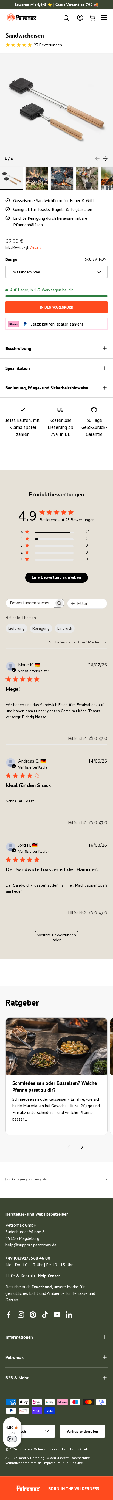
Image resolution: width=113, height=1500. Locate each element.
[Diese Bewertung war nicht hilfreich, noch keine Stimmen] (101, 739)
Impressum (51, 1463)
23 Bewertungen (48, 44)
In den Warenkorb (56, 307)
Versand (36, 247)
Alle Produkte (73, 1463)
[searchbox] (30, 603)
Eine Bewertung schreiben (56, 577)
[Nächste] (80, 1147)
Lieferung (16, 628)
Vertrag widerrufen (82, 1431)
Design (11, 259)
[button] (92, 18)
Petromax (25, 1449)
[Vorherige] (69, 1147)
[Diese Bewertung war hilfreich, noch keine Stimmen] (91, 739)
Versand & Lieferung (29, 1458)
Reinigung (41, 628)
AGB (8, 1458)
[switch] (12, 1439)
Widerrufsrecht (58, 1458)
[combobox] (78, 642)
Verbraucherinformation (23, 1463)
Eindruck (64, 628)
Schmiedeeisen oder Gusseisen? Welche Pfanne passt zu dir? (54, 1086)
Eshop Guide (79, 1449)
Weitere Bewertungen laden (56, 935)
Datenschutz (80, 1458)
